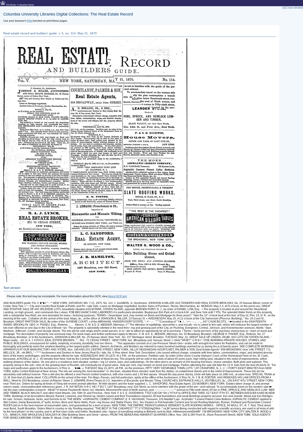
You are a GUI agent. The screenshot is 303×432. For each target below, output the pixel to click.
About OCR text (117, 296)
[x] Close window (293, 7)
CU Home (11, 5)
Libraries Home (26, 5)
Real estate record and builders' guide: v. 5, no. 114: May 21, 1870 (50, 33)
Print (30, 20)
